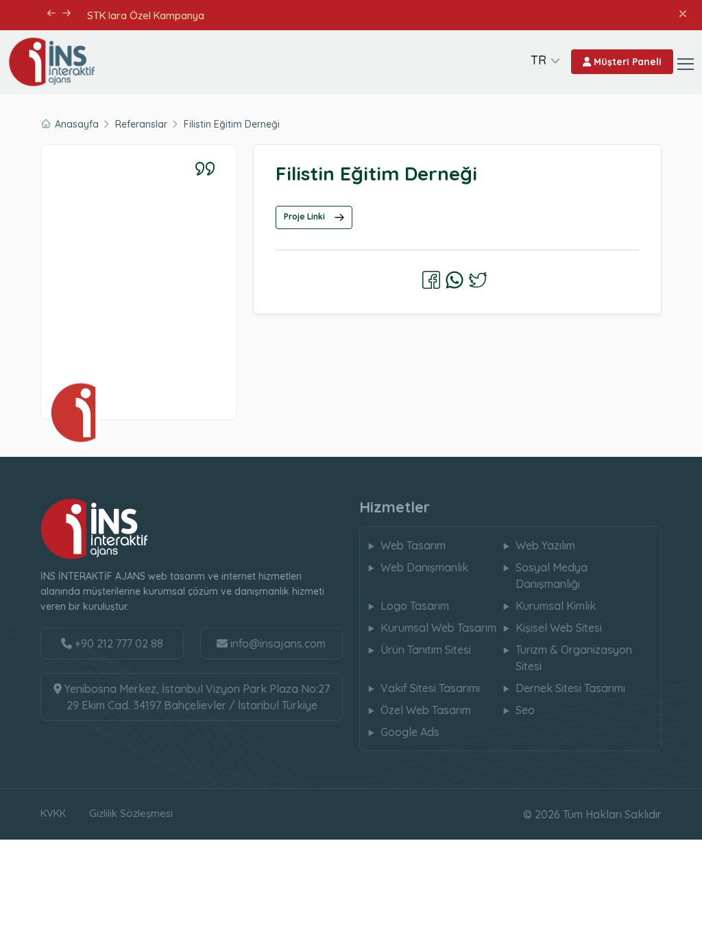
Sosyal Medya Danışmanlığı (552, 575)
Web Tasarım (413, 545)
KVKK (53, 813)
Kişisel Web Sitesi (559, 627)
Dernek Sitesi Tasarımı (570, 688)
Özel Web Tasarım (425, 710)
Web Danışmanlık (424, 567)
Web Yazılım (545, 545)
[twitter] (478, 280)
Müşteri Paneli (626, 62)
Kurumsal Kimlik (556, 606)
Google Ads (409, 732)
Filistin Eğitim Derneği (232, 124)
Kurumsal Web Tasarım (438, 627)
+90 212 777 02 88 (117, 643)
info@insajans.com (278, 643)
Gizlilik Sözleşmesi (131, 813)
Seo (525, 710)
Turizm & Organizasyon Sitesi (574, 658)
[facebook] (431, 280)
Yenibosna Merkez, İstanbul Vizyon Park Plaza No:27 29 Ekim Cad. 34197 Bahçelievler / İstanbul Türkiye (196, 697)
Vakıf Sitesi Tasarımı (430, 688)
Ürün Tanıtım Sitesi (425, 649)
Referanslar (141, 124)
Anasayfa (77, 124)
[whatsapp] (454, 280)
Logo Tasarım (414, 606)
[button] (51, 13)
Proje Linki (305, 216)
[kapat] (682, 12)
